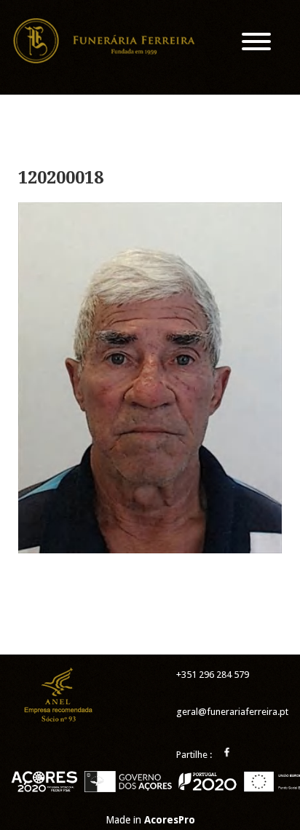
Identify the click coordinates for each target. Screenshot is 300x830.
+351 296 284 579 (212, 674)
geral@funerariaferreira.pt (232, 711)
